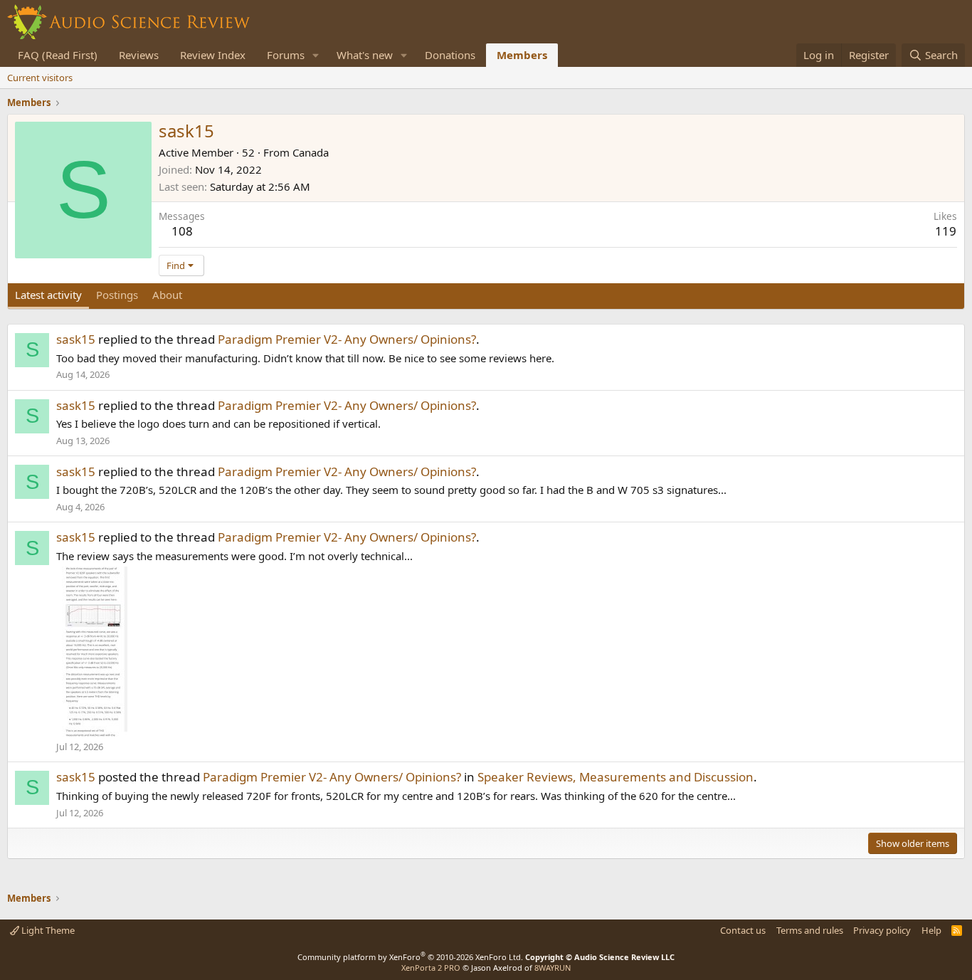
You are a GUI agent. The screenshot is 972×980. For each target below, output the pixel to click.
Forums (286, 55)
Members (522, 55)
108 (182, 231)
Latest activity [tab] (48, 295)
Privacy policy (882, 930)
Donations (450, 55)
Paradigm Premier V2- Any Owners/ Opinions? (347, 339)
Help (931, 930)
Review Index (212, 55)
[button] (316, 55)
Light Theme (47, 930)
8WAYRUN (552, 967)
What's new (365, 55)
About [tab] (167, 295)
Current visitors (40, 77)
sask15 (75, 339)
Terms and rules (809, 930)
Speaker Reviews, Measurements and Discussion (615, 777)
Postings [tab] (117, 295)
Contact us (743, 930)
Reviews (139, 55)
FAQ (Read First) (57, 55)
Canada (310, 152)
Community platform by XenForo (410, 957)
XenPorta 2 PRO (430, 967)
